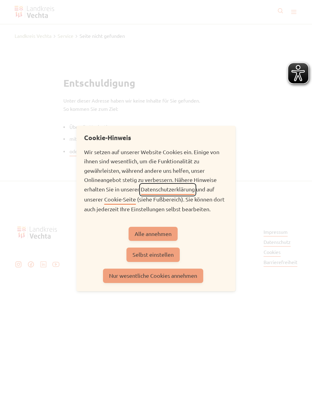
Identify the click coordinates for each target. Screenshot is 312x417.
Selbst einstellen (153, 254)
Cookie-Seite (120, 199)
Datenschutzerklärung (168, 189)
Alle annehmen (153, 233)
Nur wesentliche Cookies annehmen (153, 275)
